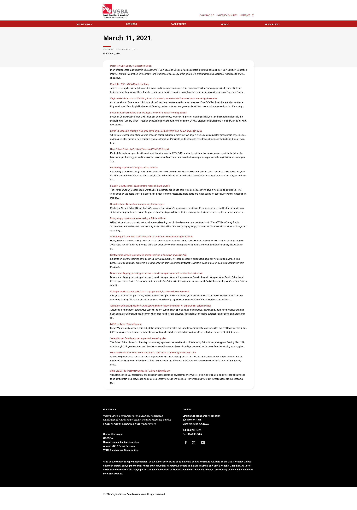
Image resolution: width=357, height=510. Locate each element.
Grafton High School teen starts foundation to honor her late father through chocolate (151, 236)
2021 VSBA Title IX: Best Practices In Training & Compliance (140, 371)
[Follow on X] (193, 442)
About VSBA (83, 24)
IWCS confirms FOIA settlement (125, 324)
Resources (271, 24)
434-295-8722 (194, 430)
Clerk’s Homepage (113, 434)
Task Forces (178, 24)
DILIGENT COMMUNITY (227, 15)
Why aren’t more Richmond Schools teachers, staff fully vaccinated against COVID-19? (153, 352)
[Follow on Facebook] (186, 442)
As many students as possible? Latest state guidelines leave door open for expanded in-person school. (160, 306)
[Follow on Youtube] (203, 442)
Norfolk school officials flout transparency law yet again (137, 204)
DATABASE (245, 15)
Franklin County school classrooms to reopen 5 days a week (140, 186)
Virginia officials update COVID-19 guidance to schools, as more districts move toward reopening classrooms (163, 98)
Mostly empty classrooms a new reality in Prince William (137, 218)
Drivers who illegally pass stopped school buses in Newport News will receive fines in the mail (156, 273)
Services (131, 24)
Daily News (116, 50)
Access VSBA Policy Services (119, 446)
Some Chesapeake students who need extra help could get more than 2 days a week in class (156, 131)
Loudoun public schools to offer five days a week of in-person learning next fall (148, 113)
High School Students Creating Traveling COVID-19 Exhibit (139, 149)
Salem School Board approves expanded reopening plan (138, 338)
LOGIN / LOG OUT (206, 15)
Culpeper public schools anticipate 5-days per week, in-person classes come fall (149, 291)
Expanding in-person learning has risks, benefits (134, 167)
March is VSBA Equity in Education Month (131, 66)
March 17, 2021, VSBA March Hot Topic (129, 84)
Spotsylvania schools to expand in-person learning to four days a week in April (148, 255)
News (224, 24)
